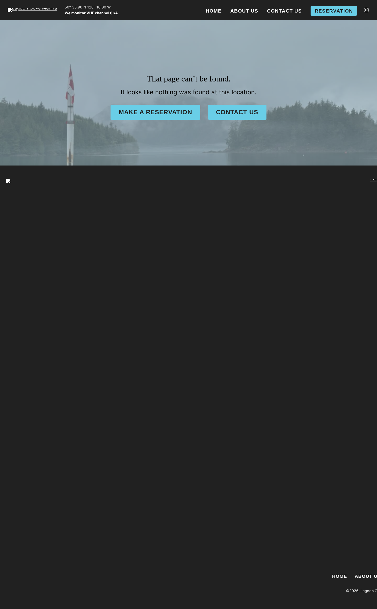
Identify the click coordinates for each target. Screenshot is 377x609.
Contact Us (237, 112)
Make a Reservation (155, 112)
